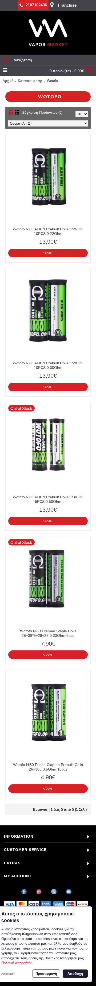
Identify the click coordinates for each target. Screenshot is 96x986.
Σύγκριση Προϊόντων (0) (42, 113)
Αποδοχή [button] (75, 974)
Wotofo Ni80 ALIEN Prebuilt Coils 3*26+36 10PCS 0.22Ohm (48, 231)
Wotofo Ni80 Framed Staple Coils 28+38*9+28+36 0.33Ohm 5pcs (48, 633)
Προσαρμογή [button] (46, 974)
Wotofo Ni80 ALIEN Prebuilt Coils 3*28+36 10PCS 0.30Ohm (48, 365)
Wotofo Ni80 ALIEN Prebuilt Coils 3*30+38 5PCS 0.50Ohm (48, 499)
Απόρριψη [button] (7, 973)
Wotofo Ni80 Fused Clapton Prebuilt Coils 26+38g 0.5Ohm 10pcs (48, 767)
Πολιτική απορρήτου (16, 963)
